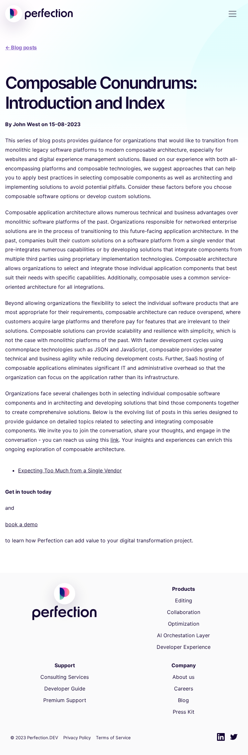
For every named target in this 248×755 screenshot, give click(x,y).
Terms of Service (113, 737)
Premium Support (64, 700)
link (114, 440)
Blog (183, 700)
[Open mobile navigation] (235, 14)
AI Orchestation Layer (183, 635)
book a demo (21, 524)
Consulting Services (64, 677)
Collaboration (183, 612)
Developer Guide (64, 688)
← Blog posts (21, 47)
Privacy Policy (77, 737)
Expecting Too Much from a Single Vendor (70, 470)
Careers (183, 688)
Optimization (183, 623)
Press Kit (183, 712)
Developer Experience (184, 647)
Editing (183, 600)
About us (183, 677)
